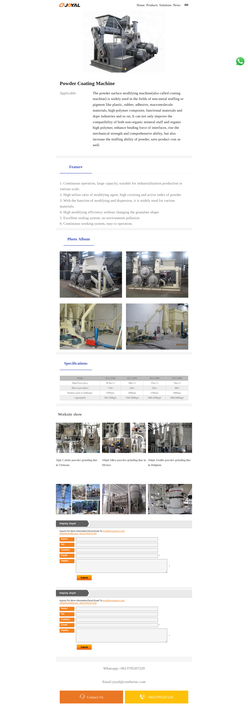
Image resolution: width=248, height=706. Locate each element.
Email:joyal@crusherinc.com (124, 682)
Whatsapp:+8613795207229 (124, 668)
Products (152, 5)
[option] (124, 42)
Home (141, 5)
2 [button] (126, 69)
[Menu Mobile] (186, 5)
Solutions (165, 5)
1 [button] (122, 69)
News (176, 5)
